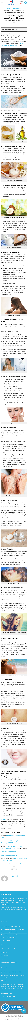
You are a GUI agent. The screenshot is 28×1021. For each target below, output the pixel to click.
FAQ (2, 959)
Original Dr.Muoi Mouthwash (9, 932)
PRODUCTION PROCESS (11, 1016)
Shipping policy (5, 955)
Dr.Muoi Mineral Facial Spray (9, 937)
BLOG (19, 1015)
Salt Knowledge (17, 8)
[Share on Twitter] (15, 869)
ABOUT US (9, 1015)
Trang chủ (8, 8)
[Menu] (2, 2)
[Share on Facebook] (12, 869)
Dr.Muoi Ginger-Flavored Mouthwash (11, 926)
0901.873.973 (9, 993)
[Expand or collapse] (25, 29)
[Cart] (25, 2)
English (21, 1)
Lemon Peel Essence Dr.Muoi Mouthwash (12, 929)
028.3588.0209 (10, 997)
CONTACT (20, 1016)
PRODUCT (15, 1015)
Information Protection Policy (9, 949)
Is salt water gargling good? (9, 855)
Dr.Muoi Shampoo (6, 940)
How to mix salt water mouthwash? (11, 864)
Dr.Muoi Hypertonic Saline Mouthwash (12, 935)
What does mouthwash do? (8, 851)
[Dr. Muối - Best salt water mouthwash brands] (11, 2)
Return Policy (5, 952)
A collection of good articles (9, 962)
